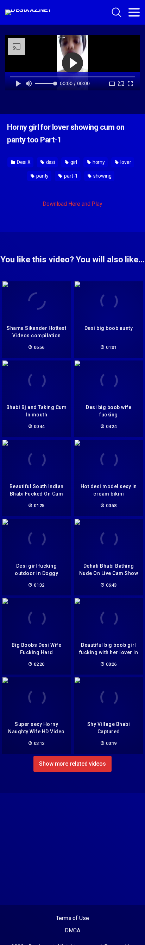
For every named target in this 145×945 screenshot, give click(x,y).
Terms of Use (72, 918)
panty (42, 176)
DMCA (73, 930)
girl (73, 162)
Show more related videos (72, 763)
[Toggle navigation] (134, 12)
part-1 (70, 176)
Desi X (23, 162)
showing (102, 176)
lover (125, 162)
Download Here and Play (72, 203)
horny (98, 162)
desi (50, 162)
